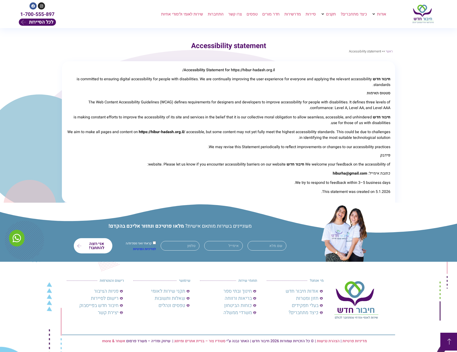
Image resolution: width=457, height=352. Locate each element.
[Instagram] (41, 6)
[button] (378, 14)
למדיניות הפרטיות (144, 249)
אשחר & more (113, 341)
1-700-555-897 (37, 14)
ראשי (389, 51)
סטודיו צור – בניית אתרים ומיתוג (199, 341)
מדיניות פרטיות (355, 341)
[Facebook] (33, 6)
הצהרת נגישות (328, 341)
